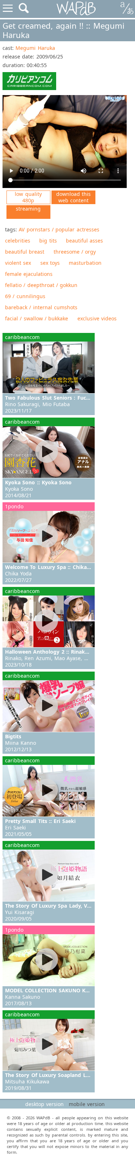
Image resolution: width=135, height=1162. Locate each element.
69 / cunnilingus (25, 296)
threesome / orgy (75, 251)
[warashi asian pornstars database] (76, 8)
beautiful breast (24, 251)
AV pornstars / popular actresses (59, 229)
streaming (28, 208)
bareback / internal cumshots (41, 307)
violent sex (18, 262)
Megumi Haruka (35, 47)
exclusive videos (97, 318)
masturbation (85, 262)
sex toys (50, 262)
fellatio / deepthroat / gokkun (41, 285)
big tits (48, 240)
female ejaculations (29, 273)
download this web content (73, 197)
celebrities (17, 240)
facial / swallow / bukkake (36, 318)
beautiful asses (84, 240)
